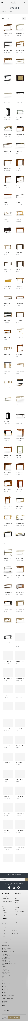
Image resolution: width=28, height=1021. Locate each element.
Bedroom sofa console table (20, 84)
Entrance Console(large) (8, 455)
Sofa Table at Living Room (8, 847)
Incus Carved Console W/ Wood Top (20, 626)
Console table (19, 286)
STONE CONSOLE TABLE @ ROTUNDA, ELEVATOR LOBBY (8, 864)
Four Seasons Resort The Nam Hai (10, 933)
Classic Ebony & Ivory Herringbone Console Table (20, 151)
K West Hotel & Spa (6, 939)
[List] (5, 18)
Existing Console (7, 472)
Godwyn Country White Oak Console (20, 558)
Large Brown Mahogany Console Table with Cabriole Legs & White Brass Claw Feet (8, 661)
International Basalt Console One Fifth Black (8, 643)
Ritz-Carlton (5, 954)
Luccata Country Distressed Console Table (20, 678)
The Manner (5, 989)
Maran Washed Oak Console (20, 695)
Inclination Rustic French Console (8, 626)
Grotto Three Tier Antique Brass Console (8, 575)
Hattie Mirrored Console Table (20, 592)
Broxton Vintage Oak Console (20, 117)
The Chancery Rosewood (8, 978)
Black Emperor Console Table (20, 101)
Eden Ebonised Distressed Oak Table (20, 421)
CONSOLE (18, 219)
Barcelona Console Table (20, 67)
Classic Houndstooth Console (8, 168)
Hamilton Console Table (8, 592)
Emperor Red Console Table (8, 438)
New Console (19, 712)
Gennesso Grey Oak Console (8, 558)
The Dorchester (5, 981)
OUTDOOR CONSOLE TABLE (8, 762)
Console (18, 168)
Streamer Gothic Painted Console (20, 864)
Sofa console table (20, 830)
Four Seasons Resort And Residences (11, 931)
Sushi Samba (5, 969)
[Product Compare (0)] (8, 18)
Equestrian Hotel (6, 928)
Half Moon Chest (20, 575)
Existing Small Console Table (20, 489)
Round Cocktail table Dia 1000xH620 (20, 796)
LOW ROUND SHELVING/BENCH (8, 678)
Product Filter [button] (15, 1017)
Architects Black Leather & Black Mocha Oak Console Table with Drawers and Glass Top (8, 50)
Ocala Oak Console (8, 729)
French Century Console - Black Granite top (20, 506)
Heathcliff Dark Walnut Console (8, 609)
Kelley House (5, 942)
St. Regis (4, 966)
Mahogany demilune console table (8, 695)
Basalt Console (7, 84)
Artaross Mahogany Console (8, 67)
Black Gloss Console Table (8, 117)
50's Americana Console (8, 33)
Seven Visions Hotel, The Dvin (9, 963)
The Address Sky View (7, 975)
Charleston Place (6, 925)
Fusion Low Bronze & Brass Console (20, 540)
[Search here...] (25, 2)
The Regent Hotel (6, 992)
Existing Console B (8, 489)
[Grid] (3, 18)
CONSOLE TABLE (20, 303)
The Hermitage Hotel (7, 984)
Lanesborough (5, 945)
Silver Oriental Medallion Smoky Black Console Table (8, 830)
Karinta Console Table (20, 643)
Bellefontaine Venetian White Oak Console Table (8, 101)
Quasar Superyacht (6, 948)
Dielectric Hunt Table (8, 405)
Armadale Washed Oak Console (20, 50)
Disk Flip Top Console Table (20, 405)
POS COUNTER (19, 779)
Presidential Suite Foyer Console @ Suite (8, 796)
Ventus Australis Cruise (7, 998)
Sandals (4, 960)
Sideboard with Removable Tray (20, 813)
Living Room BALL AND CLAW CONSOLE (20, 661)
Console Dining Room (8, 286)
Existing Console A (20, 472)
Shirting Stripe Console (8, 813)
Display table (7, 421)
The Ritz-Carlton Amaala (8, 995)
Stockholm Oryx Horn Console (20, 847)
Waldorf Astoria (5, 1001)
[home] (4, 11)
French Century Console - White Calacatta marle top (8, 523)
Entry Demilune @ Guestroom (20, 455)
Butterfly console (20, 134)
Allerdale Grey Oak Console (20, 33)
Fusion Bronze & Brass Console (20, 523)
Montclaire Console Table (8, 712)
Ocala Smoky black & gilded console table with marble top (20, 745)
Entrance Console (20, 438)
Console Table (7, 320)
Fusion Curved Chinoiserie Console (8, 540)
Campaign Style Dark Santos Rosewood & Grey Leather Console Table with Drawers (8, 151)
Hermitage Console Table (20, 609)
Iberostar (4, 936)
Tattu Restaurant (6, 972)
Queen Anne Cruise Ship (8, 951)
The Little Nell (5, 986)
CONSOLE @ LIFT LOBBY (20, 253)
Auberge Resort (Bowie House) (9, 922)
